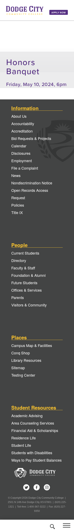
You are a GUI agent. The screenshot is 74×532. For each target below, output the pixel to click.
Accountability (22, 123)
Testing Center (23, 375)
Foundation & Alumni (28, 275)
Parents (17, 297)
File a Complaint (24, 168)
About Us (19, 116)
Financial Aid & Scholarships (34, 430)
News (16, 175)
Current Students (25, 253)
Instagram (47, 487)
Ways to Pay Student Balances (36, 460)
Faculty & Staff (23, 267)
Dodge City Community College (24, 10)
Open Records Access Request (29, 193)
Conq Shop (20, 352)
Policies (17, 205)
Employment (21, 160)
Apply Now (58, 12)
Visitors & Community (29, 304)
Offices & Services (26, 290)
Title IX (17, 212)
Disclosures (20, 153)
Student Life (21, 445)
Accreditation (22, 131)
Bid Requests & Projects (31, 138)
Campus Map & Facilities (31, 345)
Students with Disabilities (31, 452)
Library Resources (26, 360)
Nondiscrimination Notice (31, 182)
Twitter (26, 487)
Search (51, 526)
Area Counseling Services (32, 423)
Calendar (18, 145)
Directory (18, 260)
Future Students (24, 282)
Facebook (37, 487)
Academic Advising (27, 415)
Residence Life (23, 437)
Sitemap (18, 367)
